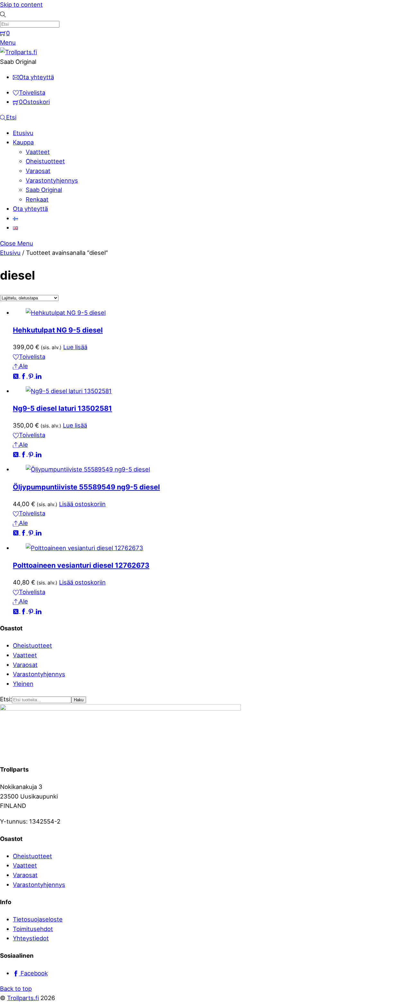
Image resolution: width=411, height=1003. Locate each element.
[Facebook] (24, 375)
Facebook (33, 973)
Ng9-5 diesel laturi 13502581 (62, 408)
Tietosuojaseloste (38, 919)
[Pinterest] (32, 375)
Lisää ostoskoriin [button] (82, 503)
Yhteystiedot (31, 938)
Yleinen (23, 683)
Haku (78, 699)
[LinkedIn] (39, 375)
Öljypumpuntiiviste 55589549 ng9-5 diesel (86, 487)
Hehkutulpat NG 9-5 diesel (58, 330)
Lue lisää (75, 346)
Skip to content (21, 4)
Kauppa (23, 142)
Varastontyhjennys (52, 180)
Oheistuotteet (45, 161)
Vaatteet (38, 151)
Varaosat (38, 170)
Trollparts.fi (23, 997)
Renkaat (37, 199)
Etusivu (23, 132)
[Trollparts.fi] (18, 52)
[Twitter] (17, 375)
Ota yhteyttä (30, 208)
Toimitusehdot (33, 928)
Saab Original (44, 189)
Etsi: (6, 699)
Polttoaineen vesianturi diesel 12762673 (81, 565)
